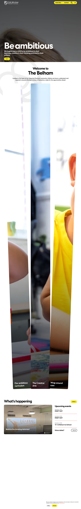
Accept (54, 505)
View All (73, 431)
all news (73, 401)
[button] (58, 2)
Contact (66, 2)
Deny (48, 505)
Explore (7, 58)
